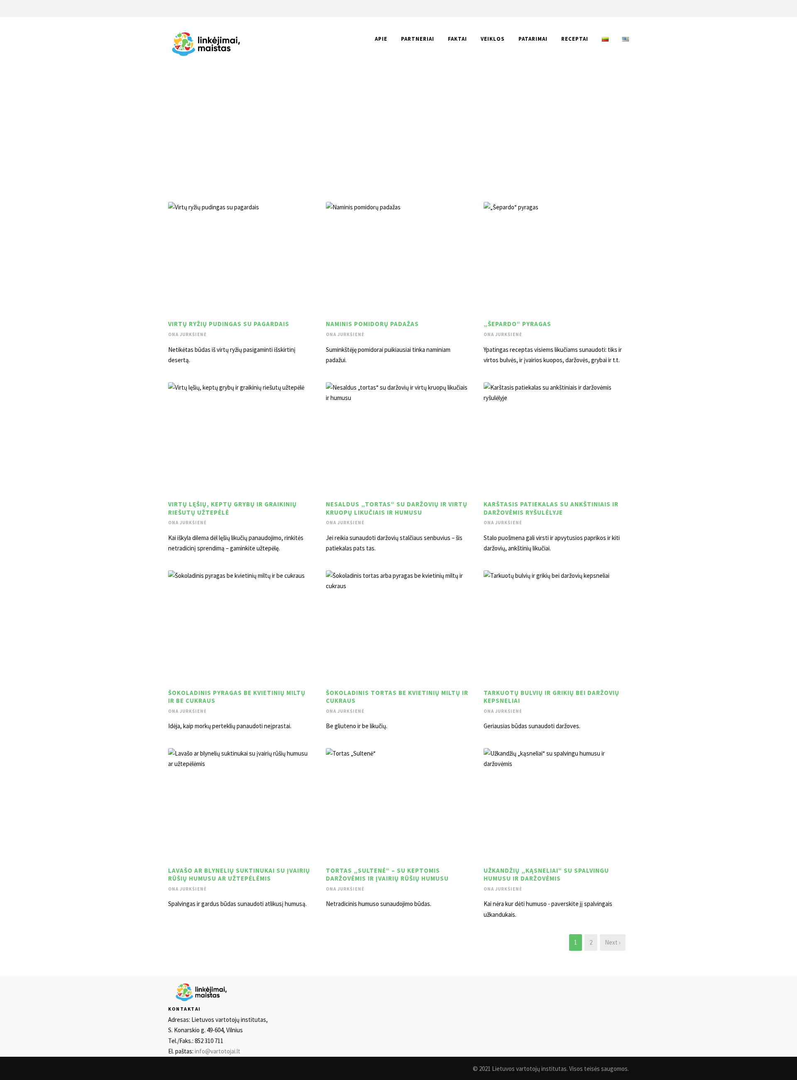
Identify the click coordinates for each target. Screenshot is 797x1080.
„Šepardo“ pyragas (517, 324)
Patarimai (533, 38)
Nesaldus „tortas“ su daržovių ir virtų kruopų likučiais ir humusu (396, 508)
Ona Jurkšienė (187, 334)
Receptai (574, 38)
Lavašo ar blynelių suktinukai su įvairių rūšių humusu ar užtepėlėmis (239, 874)
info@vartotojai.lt (217, 1051)
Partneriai (417, 38)
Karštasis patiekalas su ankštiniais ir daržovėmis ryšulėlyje (551, 508)
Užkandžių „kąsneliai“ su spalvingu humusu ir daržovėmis (546, 874)
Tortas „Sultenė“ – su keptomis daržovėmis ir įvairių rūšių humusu (387, 874)
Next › (613, 942)
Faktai (457, 38)
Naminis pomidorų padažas (372, 324)
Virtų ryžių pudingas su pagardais (228, 324)
